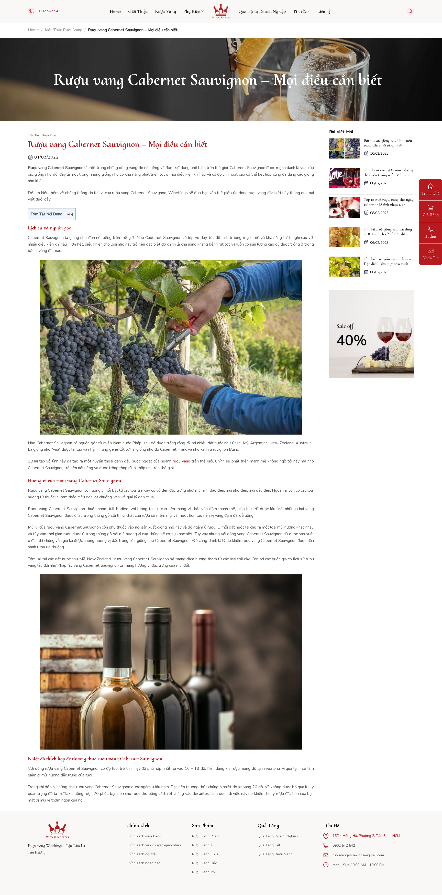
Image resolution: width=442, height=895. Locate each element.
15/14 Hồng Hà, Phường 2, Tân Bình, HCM (366, 835)
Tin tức (300, 11)
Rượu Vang (165, 11)
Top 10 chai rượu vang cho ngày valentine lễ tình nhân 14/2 (389, 202)
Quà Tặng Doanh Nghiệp (262, 11)
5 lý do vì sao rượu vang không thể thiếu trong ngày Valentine (388, 172)
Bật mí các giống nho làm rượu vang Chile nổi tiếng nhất (388, 143)
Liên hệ (323, 11)
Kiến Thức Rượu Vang (63, 30)
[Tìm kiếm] (410, 11)
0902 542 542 (49, 11)
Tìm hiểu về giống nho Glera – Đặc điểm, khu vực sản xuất (387, 261)
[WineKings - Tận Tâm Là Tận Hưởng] (221, 11)
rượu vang (181, 461)
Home (115, 11)
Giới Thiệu (138, 11)
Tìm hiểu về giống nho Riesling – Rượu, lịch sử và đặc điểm (388, 232)
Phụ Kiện (191, 11)
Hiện (68, 214)
